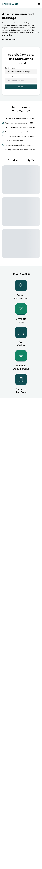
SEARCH (21, 87)
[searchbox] (21, 71)
